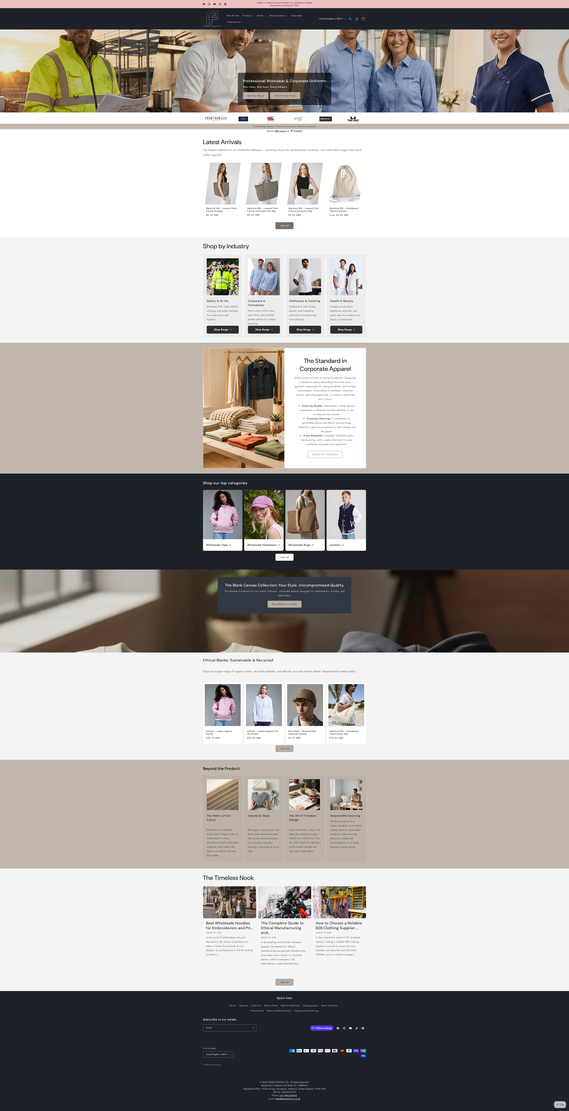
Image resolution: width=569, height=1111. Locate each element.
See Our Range (255, 95)
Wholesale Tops (217, 545)
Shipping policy (310, 1005)
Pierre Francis (215, 1065)
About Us (243, 1005)
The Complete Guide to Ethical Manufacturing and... (282, 928)
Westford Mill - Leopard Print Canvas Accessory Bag (303, 209)
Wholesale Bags (299, 545)
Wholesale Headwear (262, 545)
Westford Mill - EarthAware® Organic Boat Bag (344, 732)
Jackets (335, 545)
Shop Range (221, 329)
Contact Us (256, 1005)
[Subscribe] (253, 1027)
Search (233, 1005)
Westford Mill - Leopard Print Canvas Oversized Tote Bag (262, 209)
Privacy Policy (257, 1010)
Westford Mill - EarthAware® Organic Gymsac (344, 209)
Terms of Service (329, 1005)
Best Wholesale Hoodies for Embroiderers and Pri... (229, 925)
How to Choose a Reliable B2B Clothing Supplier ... (339, 925)
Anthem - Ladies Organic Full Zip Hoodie (262, 732)
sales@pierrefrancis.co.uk (288, 1098)
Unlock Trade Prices (285, 95)
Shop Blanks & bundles (284, 604)
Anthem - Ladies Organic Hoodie (219, 732)
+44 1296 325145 (288, 1095)
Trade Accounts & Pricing (306, 1010)
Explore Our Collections (325, 454)
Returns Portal (271, 1005)
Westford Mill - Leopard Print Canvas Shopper (221, 209)
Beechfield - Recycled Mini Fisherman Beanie (302, 732)
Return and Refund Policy (279, 1010)
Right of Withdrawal (290, 1005)
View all (284, 225)
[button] (248, 15)
